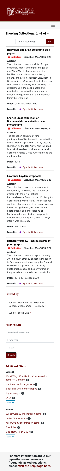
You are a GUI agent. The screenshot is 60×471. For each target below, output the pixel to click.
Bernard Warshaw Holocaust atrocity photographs (28, 242)
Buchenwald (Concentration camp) (24, 413)
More (9, 402)
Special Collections (33, 109)
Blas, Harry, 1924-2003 (18, 431)
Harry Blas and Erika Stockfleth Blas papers (28, 51)
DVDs (9, 397)
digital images (13, 393)
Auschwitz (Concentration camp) (23, 422)
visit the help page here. (34, 466)
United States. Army (16, 418)
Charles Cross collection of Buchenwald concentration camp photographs (26, 121)
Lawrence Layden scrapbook (24, 176)
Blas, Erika (11, 427)
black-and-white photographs (22, 388)
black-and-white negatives (20, 384)
